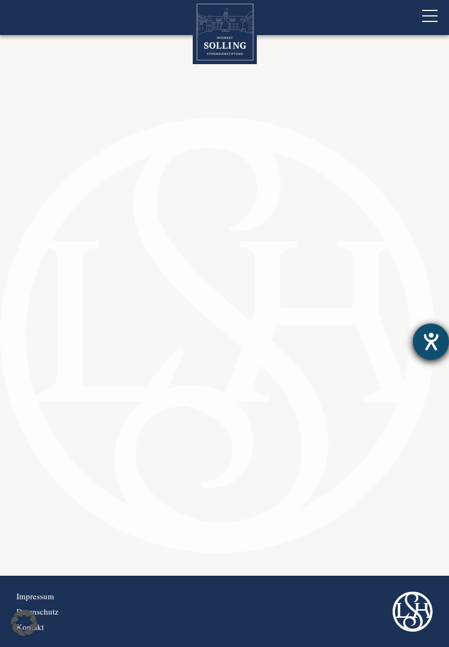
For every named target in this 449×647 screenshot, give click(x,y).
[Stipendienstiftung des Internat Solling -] (225, 32)
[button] (24, 623)
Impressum (35, 596)
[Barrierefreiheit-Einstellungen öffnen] (431, 342)
